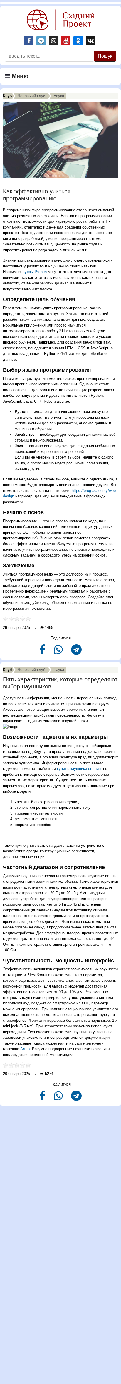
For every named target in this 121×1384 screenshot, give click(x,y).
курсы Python (35, 271)
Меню (19, 76)
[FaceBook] (43, 652)
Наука (58, 96)
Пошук (105, 56)
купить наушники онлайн (79, 768)
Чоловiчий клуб (31, 96)
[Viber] (59, 652)
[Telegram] (76, 652)
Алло (25, 1049)
